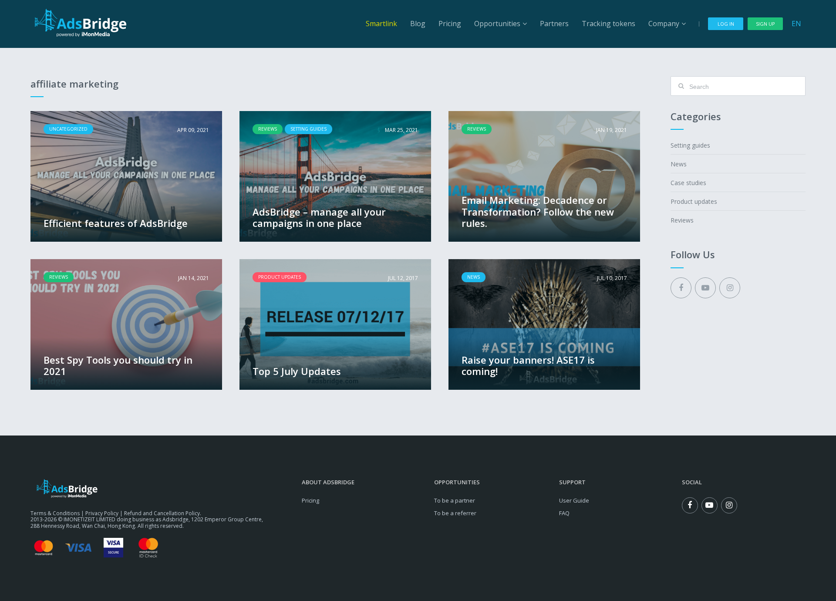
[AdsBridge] (80, 23)
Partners (554, 23)
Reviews (682, 220)
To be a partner (454, 500)
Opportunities (497, 23)
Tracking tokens (608, 23)
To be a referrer (455, 513)
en (796, 23)
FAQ (564, 513)
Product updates (694, 201)
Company (663, 23)
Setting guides (690, 145)
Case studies (688, 183)
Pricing (449, 23)
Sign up (765, 23)
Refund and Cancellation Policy (162, 513)
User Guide (574, 500)
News (679, 164)
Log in (726, 23)
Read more (126, 176)
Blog (417, 23)
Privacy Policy (101, 513)
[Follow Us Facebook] (681, 287)
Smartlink (381, 23)
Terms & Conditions (55, 513)
